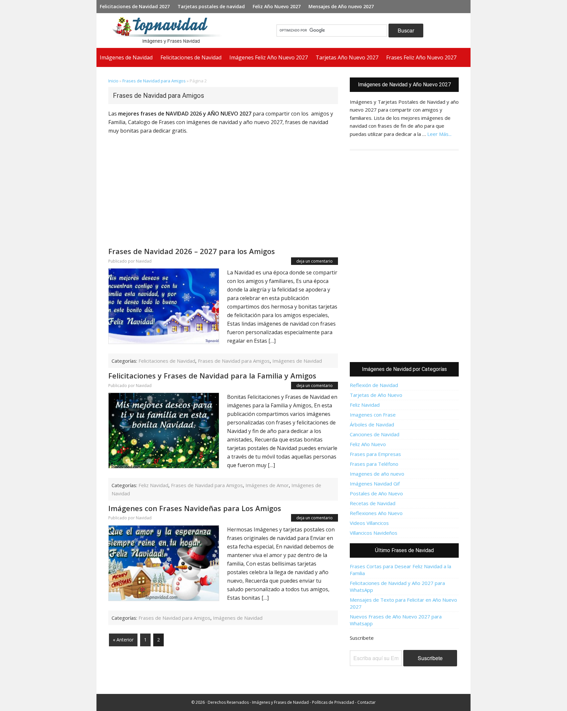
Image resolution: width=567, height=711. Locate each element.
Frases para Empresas (375, 454)
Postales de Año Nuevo (376, 493)
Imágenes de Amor (267, 485)
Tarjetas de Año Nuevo (376, 395)
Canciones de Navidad (374, 434)
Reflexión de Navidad (374, 385)
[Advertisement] (223, 195)
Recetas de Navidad (372, 503)
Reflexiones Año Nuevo (376, 513)
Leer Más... (439, 134)
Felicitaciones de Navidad (166, 360)
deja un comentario (314, 261)
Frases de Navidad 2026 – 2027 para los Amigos (191, 251)
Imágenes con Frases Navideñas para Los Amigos (194, 508)
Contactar (366, 702)
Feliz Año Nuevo (368, 444)
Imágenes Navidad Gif (375, 483)
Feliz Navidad (153, 485)
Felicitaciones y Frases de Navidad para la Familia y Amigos (212, 375)
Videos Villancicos (369, 523)
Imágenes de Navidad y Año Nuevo (170, 30)
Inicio (113, 81)
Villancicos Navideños (373, 532)
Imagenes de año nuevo (377, 473)
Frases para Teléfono (374, 464)
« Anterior (123, 639)
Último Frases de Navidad (404, 550)
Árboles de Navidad (372, 424)
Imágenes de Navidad (297, 360)
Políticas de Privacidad (333, 702)
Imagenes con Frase (373, 414)
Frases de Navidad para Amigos (154, 81)
